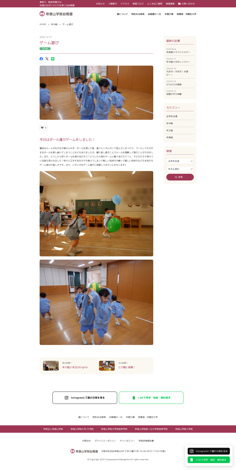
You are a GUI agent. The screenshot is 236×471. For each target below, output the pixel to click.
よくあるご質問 (154, 3)
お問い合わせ (188, 3)
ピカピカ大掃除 (174, 83)
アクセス (124, 3)
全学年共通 (171, 116)
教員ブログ (138, 3)
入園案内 (112, 3)
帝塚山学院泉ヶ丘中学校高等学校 (151, 429)
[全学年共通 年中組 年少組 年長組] (180, 161)
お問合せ (86, 440)
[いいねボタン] (42, 128)
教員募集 (170, 3)
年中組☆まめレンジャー (178, 60)
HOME (43, 24)
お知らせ (100, 3)
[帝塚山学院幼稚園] (56, 13)
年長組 (169, 137)
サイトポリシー (127, 440)
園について (83, 417)
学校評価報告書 (146, 440)
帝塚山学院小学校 (184, 429)
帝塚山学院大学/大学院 (82, 429)
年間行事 (130, 417)
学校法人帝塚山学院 (53, 429)
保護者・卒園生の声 (148, 417)
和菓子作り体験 (174, 93)
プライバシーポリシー (105, 440)
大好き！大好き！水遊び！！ (177, 71)
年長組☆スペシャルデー (178, 51)
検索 (180, 177)
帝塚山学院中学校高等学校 (114, 429)
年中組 (54, 24)
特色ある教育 (99, 417)
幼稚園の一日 (115, 417)
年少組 (169, 130)
